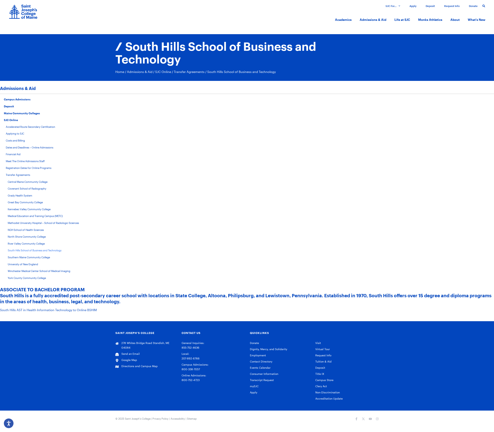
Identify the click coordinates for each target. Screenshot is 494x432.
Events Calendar (260, 367)
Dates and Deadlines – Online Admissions (29, 147)
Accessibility (178, 418)
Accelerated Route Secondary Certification (30, 126)
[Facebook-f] (356, 418)
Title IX (319, 373)
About (455, 19)
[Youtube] (370, 418)
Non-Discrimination (327, 392)
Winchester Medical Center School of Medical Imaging (39, 271)
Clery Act (321, 386)
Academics (343, 19)
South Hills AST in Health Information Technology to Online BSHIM (48, 310)
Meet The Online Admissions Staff (25, 161)
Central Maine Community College (27, 181)
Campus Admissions (17, 99)
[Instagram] (377, 418)
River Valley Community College (26, 243)
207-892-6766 (191, 358)
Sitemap (192, 418)
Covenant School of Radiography (27, 188)
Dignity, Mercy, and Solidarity (268, 349)
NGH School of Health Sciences (26, 229)
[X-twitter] (363, 418)
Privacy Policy (160, 418)
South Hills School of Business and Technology (35, 250)
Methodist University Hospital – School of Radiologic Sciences (43, 222)
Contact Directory (261, 361)
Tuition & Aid (323, 361)
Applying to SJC (15, 133)
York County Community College (27, 278)
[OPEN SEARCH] (483, 6)
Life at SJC (402, 19)
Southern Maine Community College (29, 257)
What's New (476, 19)
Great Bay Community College (25, 202)
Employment (258, 355)
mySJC (254, 386)
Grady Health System (20, 195)
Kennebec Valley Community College (29, 209)
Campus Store (324, 380)
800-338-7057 (191, 369)
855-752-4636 (190, 347)
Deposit (430, 6)
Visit (318, 343)
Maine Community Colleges (22, 113)
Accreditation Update (329, 398)
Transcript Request (262, 380)
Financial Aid (13, 154)
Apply (412, 6)
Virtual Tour (322, 349)
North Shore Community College (27, 236)
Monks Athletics (430, 19)
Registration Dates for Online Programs (28, 167)
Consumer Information (264, 373)
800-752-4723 (191, 380)
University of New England (23, 264)
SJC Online (163, 72)
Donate (473, 6)
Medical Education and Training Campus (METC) (35, 216)
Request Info (452, 6)
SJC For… (391, 6)
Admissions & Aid (373, 19)
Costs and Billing (15, 140)
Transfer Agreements (189, 72)
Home (119, 72)
